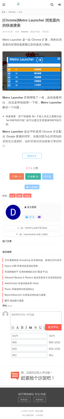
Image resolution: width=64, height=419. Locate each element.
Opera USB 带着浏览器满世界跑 (21, 265)
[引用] (30, 327)
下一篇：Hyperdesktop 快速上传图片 (32, 234)
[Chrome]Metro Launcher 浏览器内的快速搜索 (31, 23)
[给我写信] (39, 217)
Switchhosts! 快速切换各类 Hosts (22, 283)
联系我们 (24, 399)
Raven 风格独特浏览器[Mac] (19, 289)
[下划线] (40, 327)
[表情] (12, 327)
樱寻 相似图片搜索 (14, 300)
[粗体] (22, 327)
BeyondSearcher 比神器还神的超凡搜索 (25, 294)
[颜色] (17, 327)
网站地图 (39, 410)
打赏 (48, 176)
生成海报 (33, 187)
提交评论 (53, 327)
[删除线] (35, 327)
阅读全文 (32, 155)
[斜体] (26, 327)
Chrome (12, 11)
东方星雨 (31, 207)
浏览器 (27, 195)
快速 (12, 195)
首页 (4, 11)
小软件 (32, 4)
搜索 (19, 195)
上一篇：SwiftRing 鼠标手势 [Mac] (32, 227)
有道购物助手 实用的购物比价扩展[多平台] (26, 271)
